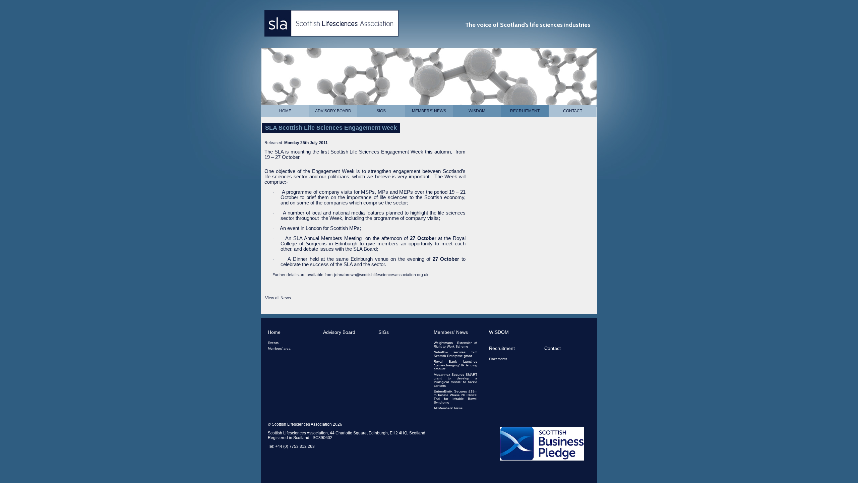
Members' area (279, 348)
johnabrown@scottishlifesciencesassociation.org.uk (381, 275)
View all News (278, 298)
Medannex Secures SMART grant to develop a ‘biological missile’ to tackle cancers (455, 380)
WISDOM (477, 111)
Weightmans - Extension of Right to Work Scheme (455, 344)
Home (285, 111)
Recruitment (525, 111)
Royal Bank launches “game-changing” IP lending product (455, 365)
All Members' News (448, 408)
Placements (498, 359)
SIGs (381, 111)
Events (273, 343)
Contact (572, 111)
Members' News (429, 111)
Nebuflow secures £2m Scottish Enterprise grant (455, 354)
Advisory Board (333, 111)
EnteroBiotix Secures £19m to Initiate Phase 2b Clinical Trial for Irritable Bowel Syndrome (455, 396)
